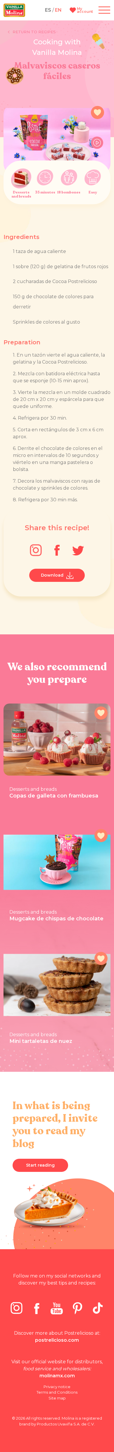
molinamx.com (57, 1375)
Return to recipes (34, 31)
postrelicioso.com (57, 1340)
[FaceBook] (57, 550)
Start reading (40, 1165)
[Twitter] (78, 550)
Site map (57, 1398)
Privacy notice (57, 1386)
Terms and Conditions (57, 1392)
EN (58, 10)
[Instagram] (36, 550)
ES (48, 10)
